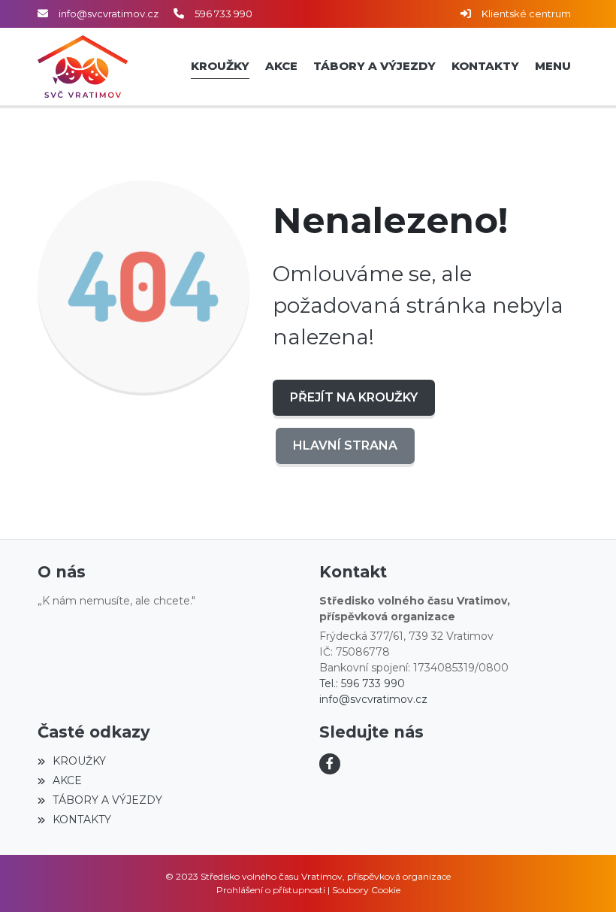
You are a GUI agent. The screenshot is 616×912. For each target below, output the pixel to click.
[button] (552, 66)
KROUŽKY (79, 761)
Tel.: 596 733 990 (362, 683)
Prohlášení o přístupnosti (270, 889)
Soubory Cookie (366, 889)
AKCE (67, 780)
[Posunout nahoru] (582, 878)
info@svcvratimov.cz (109, 14)
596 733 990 (223, 14)
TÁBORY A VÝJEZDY (107, 800)
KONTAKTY (82, 819)
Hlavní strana (345, 445)
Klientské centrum (526, 14)
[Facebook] (329, 763)
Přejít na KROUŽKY (354, 397)
